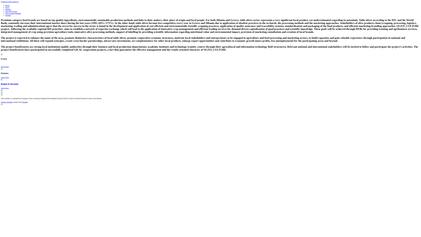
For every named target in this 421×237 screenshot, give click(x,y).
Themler (25, 102)
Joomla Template (7, 102)
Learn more (5, 67)
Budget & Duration (9, 84)
